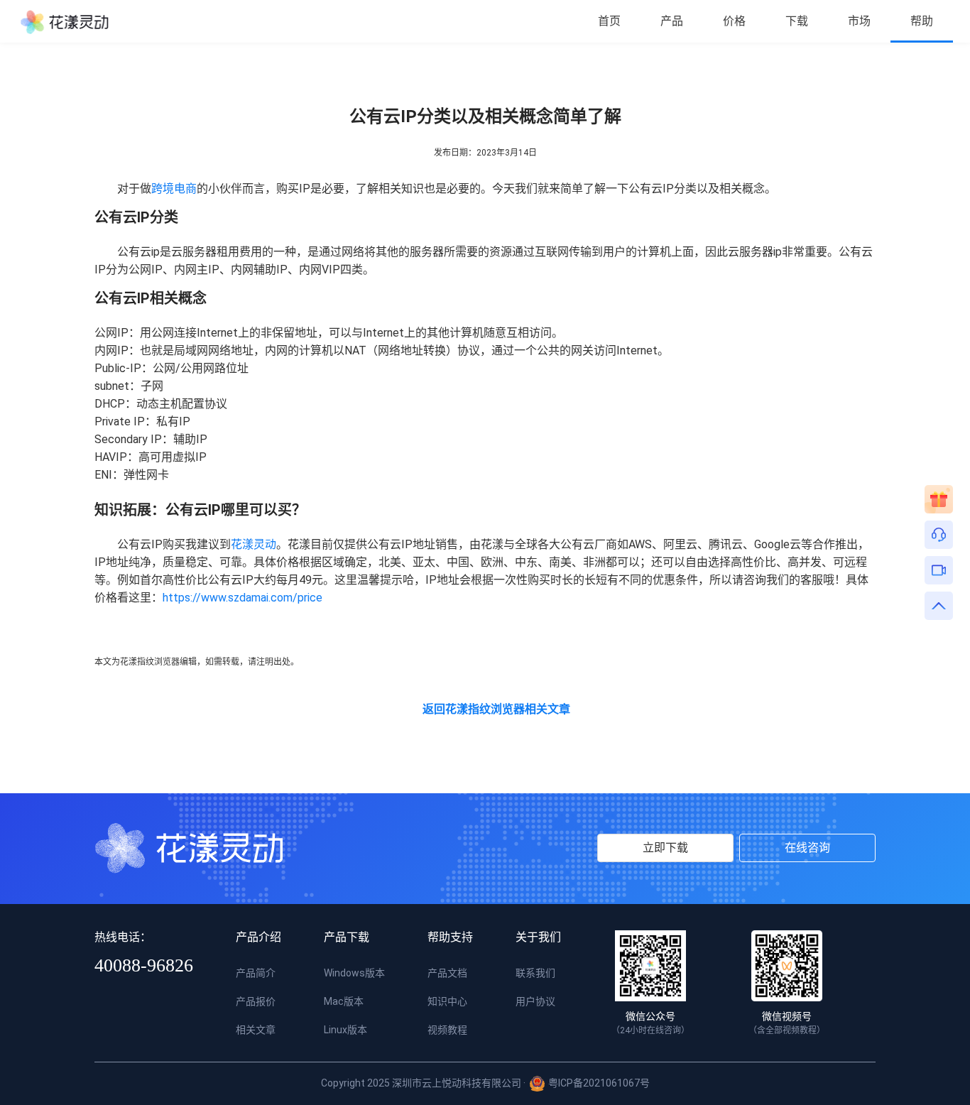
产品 (671, 21)
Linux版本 (345, 1029)
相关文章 (256, 1029)
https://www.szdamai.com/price (242, 597)
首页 (609, 21)
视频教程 (447, 1029)
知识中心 (447, 1001)
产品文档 (447, 973)
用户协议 (535, 1001)
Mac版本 (344, 1001)
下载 (796, 21)
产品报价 (256, 1001)
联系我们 (535, 973)
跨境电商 (174, 188)
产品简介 (256, 973)
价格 (734, 21)
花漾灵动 (253, 544)
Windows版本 (354, 973)
